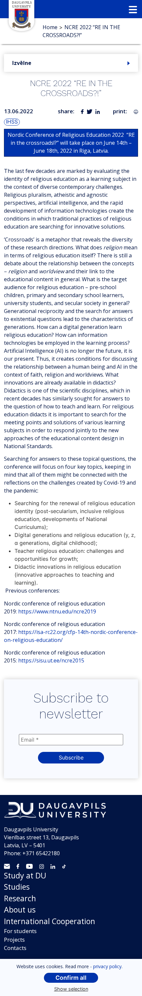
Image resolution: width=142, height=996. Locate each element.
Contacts (15, 948)
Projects (14, 939)
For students (20, 931)
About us (20, 909)
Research (20, 898)
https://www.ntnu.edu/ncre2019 (57, 611)
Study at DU (25, 875)
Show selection (71, 989)
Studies (17, 886)
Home (50, 27)
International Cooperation (49, 921)
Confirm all (71, 977)
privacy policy (107, 966)
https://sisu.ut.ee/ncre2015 (51, 660)
